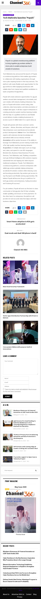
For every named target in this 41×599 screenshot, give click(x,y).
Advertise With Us (18, 594)
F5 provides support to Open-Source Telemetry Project (25, 458)
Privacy (19, 597)
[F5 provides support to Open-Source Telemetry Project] (7, 459)
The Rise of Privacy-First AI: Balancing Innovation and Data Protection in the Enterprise (25, 436)
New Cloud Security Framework (13, 286)
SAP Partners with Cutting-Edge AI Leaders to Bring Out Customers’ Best (25, 448)
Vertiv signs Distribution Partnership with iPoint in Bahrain (20, 317)
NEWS (12, 14)
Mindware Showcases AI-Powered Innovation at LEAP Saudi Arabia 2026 (25, 411)
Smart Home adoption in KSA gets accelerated (20, 223)
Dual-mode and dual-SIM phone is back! (20, 233)
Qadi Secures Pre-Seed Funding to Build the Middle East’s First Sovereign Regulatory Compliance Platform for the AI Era (24, 424)
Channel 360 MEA (9, 20)
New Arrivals (6, 14)
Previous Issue (20, 534)
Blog (34, 594)
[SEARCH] (36, 470)
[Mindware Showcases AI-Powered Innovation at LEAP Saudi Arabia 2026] (7, 413)
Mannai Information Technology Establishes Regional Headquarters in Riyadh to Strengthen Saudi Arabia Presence (18, 566)
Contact (28, 594)
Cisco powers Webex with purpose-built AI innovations (17, 348)
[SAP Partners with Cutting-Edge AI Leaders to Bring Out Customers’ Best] (7, 449)
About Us (6, 594)
